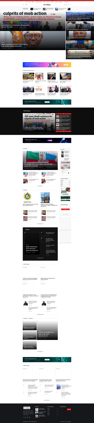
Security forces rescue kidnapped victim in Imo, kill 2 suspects (30, 380)
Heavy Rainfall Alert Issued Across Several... (42, 9)
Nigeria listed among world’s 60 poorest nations (48, 279)
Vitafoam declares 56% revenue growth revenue (40, 94)
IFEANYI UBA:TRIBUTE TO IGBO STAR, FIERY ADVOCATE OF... (46, 334)
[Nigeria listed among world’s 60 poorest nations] (49, 272)
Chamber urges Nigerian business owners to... (65, 94)
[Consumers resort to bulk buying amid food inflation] (28, 76)
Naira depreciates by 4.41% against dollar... (65, 81)
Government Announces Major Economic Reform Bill (29, 9)
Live (26, 4)
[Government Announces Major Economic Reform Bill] (24, 9)
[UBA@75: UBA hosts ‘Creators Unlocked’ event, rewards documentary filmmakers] (53, 76)
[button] (22, 9)
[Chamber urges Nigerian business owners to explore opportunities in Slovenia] (65, 89)
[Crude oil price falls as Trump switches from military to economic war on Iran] (31, 288)
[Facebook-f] (63, 214)
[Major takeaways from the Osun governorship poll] (32, 243)
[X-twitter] (64, 214)
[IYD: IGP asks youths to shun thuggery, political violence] (47, 373)
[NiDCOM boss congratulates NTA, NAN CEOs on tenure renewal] (25, 394)
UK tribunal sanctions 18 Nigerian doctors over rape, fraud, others (30, 279)
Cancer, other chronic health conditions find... (66, 155)
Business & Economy (26, 73)
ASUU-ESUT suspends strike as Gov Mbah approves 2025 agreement (33, 308)
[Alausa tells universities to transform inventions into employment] (25, 303)
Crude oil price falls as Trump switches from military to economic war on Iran (30, 296)
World (65, 185)
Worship (25, 335)
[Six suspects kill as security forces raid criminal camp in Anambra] (63, 373)
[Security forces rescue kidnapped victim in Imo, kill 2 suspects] (30, 373)
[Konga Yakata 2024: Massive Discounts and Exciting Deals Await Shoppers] (30, 344)
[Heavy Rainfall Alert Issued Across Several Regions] (36, 9)
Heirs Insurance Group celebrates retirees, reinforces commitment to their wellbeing (78, 19)
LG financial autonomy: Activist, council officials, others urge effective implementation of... (79, 57)
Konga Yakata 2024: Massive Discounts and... (29, 347)
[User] (66, 4)
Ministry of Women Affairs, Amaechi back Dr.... (42, 416)
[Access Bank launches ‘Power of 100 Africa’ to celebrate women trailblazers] (28, 89)
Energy (25, 193)
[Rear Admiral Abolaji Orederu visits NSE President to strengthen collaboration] (53, 89)
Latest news (3, 23)
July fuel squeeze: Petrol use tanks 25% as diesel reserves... (30, 205)
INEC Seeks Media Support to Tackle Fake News (77, 29)
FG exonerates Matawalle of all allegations (77, 48)
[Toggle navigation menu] (23, 4)
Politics (68, 36)
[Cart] (64, 4)
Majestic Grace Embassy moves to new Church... (29, 328)
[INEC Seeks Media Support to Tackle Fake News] (80, 26)
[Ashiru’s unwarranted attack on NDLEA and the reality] (42, 387)
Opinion (40, 330)
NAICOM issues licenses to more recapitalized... (66, 152)
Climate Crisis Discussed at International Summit (67, 9)
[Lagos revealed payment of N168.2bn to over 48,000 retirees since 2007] (33, 40)
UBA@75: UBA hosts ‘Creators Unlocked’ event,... (53, 81)
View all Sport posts (40, 223)
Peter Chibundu (31, 130)
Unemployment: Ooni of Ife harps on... (40, 81)
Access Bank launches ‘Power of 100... (27, 94)
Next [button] (63, 131)
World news (25, 267)
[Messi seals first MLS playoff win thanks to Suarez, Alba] (25, 218)
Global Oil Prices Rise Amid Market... (55, 9)
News (52, 411)
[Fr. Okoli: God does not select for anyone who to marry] (30, 335)
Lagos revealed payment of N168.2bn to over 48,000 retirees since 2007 (14, 45)
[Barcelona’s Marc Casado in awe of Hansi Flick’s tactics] (25, 212)
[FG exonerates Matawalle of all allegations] (80, 45)
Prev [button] (63, 113)
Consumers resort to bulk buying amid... (28, 81)
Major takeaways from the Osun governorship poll (32, 248)
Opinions (52, 413)
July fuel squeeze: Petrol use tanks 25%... (42, 409)
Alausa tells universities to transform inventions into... (42, 412)
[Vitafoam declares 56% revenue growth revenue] (41, 89)
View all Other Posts (40, 351)
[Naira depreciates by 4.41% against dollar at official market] (65, 76)
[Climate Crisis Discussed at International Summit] (61, 9)
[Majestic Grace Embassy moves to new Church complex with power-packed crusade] (30, 325)
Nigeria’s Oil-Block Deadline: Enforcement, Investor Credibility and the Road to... (49, 205)
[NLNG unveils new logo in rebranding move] (42, 393)
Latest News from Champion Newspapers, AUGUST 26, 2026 (39, 0)
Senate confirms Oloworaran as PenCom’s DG (66, 159)
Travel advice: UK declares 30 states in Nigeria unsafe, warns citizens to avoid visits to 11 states (49, 296)
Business (65, 180)
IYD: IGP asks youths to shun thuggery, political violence (45, 380)
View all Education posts (40, 314)
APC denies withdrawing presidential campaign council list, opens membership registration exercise (38, 164)
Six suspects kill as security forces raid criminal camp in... (63, 380)
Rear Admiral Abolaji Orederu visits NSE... (51, 94)
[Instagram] (67, 214)
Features (52, 410)
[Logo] (47, 5)
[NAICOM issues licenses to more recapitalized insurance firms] (62, 152)
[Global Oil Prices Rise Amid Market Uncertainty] (49, 9)
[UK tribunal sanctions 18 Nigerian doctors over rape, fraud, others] (31, 272)
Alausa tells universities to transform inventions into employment (7, 0)
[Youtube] (66, 214)
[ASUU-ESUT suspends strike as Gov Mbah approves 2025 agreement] (25, 309)
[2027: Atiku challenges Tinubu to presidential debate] (25, 181)
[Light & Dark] (70, 4)
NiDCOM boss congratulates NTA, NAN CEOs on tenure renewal (32, 393)
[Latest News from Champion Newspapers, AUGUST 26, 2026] (33, 21)
